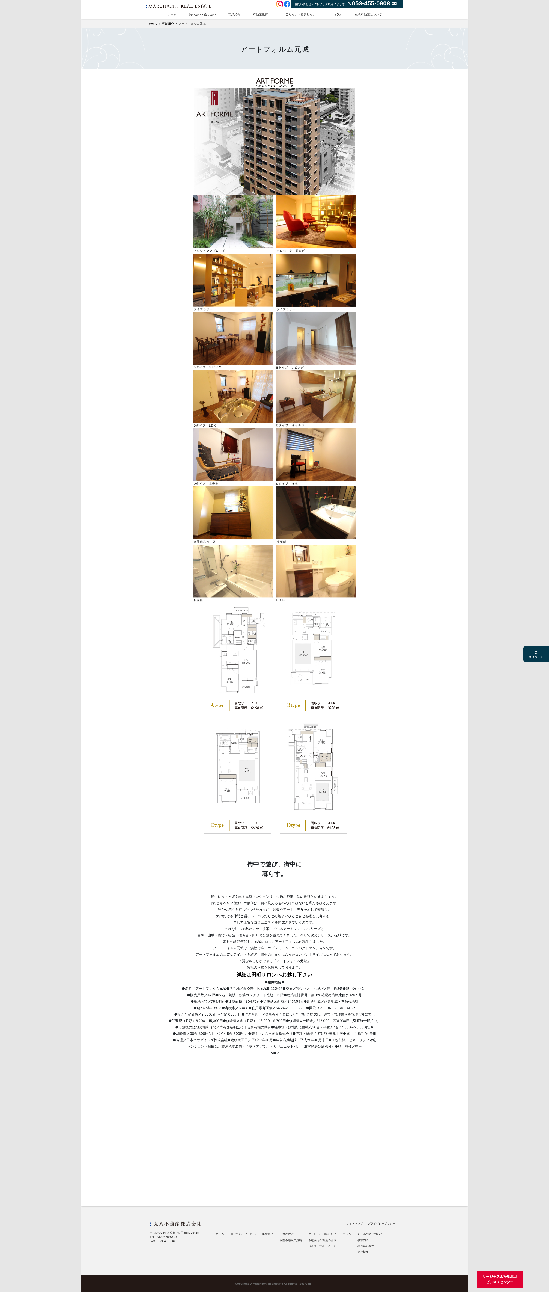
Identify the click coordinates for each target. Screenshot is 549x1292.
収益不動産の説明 (291, 1240)
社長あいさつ (365, 1246)
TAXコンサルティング (322, 1246)
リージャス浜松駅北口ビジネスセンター (500, 1279)
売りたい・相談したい (301, 14)
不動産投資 (260, 14)
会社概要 (363, 1252)
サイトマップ (354, 1223)
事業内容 (363, 1240)
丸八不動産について (368, 14)
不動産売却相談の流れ (322, 1240)
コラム (337, 14)
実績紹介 (234, 14)
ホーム (171, 14)
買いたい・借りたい (202, 14)
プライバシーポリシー (381, 1223)
